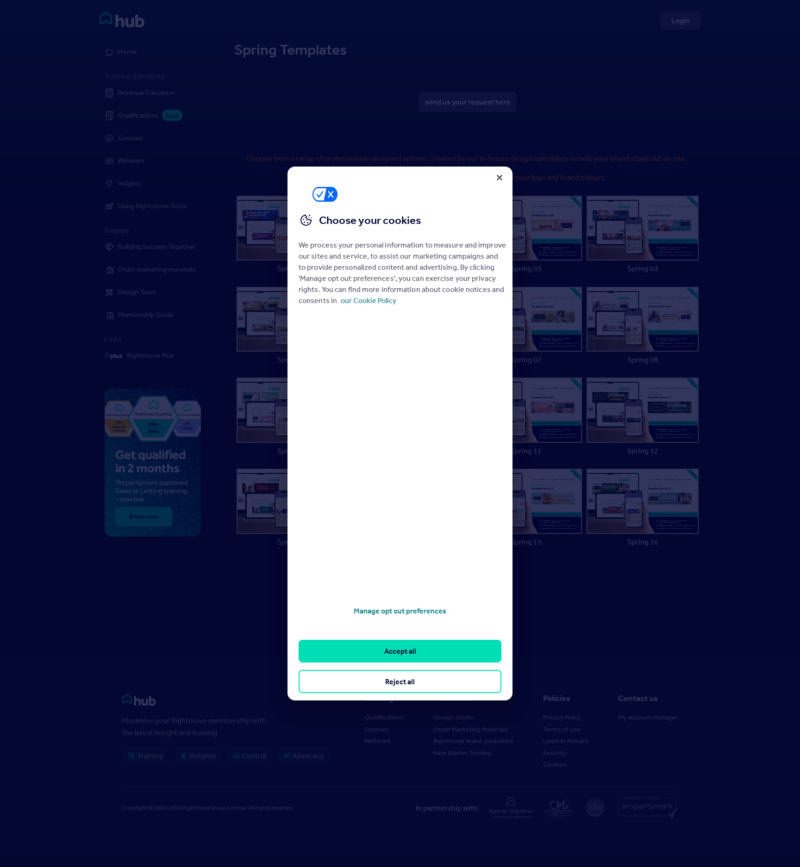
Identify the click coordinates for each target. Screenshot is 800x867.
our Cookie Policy (368, 300)
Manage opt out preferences (400, 610)
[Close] (499, 177)
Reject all (400, 681)
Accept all (400, 651)
